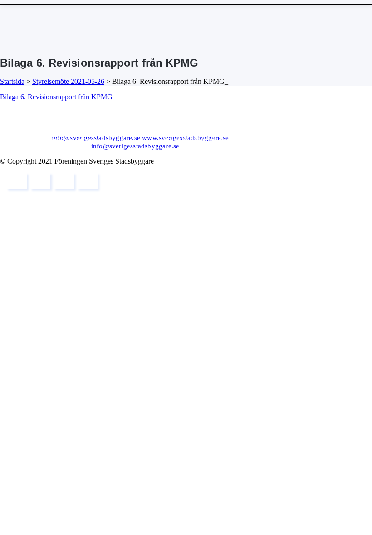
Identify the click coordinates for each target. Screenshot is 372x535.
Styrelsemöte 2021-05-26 (68, 81)
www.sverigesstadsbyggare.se (185, 137)
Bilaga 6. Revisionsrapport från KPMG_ (58, 97)
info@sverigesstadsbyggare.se (96, 137)
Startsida (12, 81)
